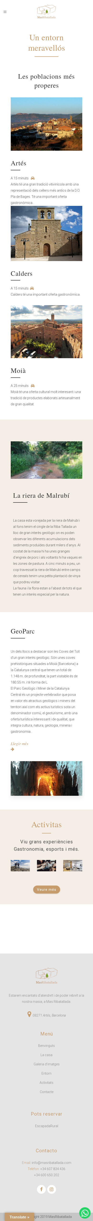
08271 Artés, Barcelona (49, 1015)
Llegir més (19, 743)
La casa (46, 1055)
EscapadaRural (46, 1126)
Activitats (46, 1083)
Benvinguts (46, 1046)
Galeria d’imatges (47, 1064)
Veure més (46, 889)
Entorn (46, 1073)
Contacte (46, 1092)
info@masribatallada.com (51, 1163)
